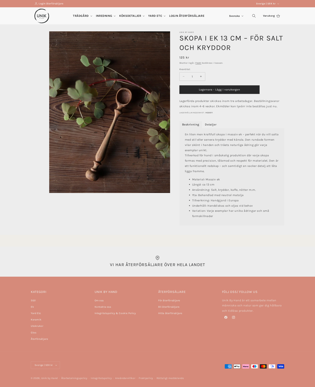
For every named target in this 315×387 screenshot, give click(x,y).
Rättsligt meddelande (170, 378)
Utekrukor (37, 326)
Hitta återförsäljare (170, 313)
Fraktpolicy (146, 378)
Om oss (99, 300)
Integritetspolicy (101, 378)
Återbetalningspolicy (74, 378)
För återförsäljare (169, 300)
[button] (82, 16)
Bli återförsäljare (169, 306)
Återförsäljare (39, 338)
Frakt (198, 63)
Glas (33, 332)
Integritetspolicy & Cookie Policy (115, 313)
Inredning (104, 16)
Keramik (36, 319)
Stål (33, 300)
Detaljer (210, 124)
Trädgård (81, 16)
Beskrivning (190, 124)
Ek (32, 306)
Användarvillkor (125, 378)
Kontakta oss (103, 306)
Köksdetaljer (130, 16)
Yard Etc (155, 16)
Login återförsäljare (51, 3)
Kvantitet (184, 69)
